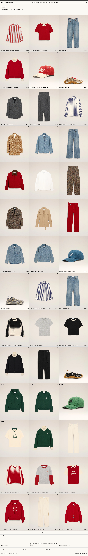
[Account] (83, 2)
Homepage (2, 535)
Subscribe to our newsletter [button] (4, 545)
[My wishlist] (85, 2)
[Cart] (86, 2)
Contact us (31, 545)
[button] (81, 553)
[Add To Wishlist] (28, 16)
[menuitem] (30, 2)
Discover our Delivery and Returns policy (64, 545)
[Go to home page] (7, 2)
